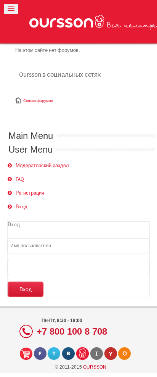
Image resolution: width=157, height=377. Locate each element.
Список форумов (38, 100)
